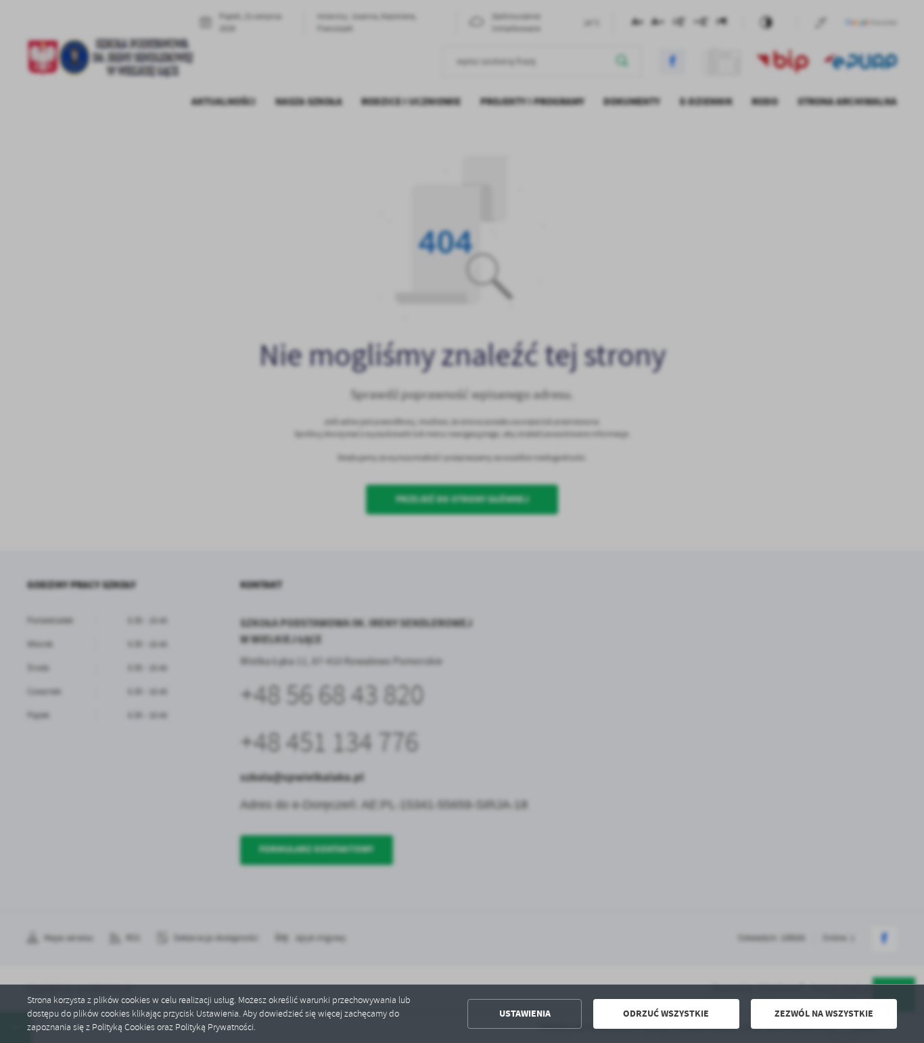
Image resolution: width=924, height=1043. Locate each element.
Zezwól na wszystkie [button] (824, 1013)
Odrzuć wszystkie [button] (666, 1013)
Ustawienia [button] (525, 1013)
